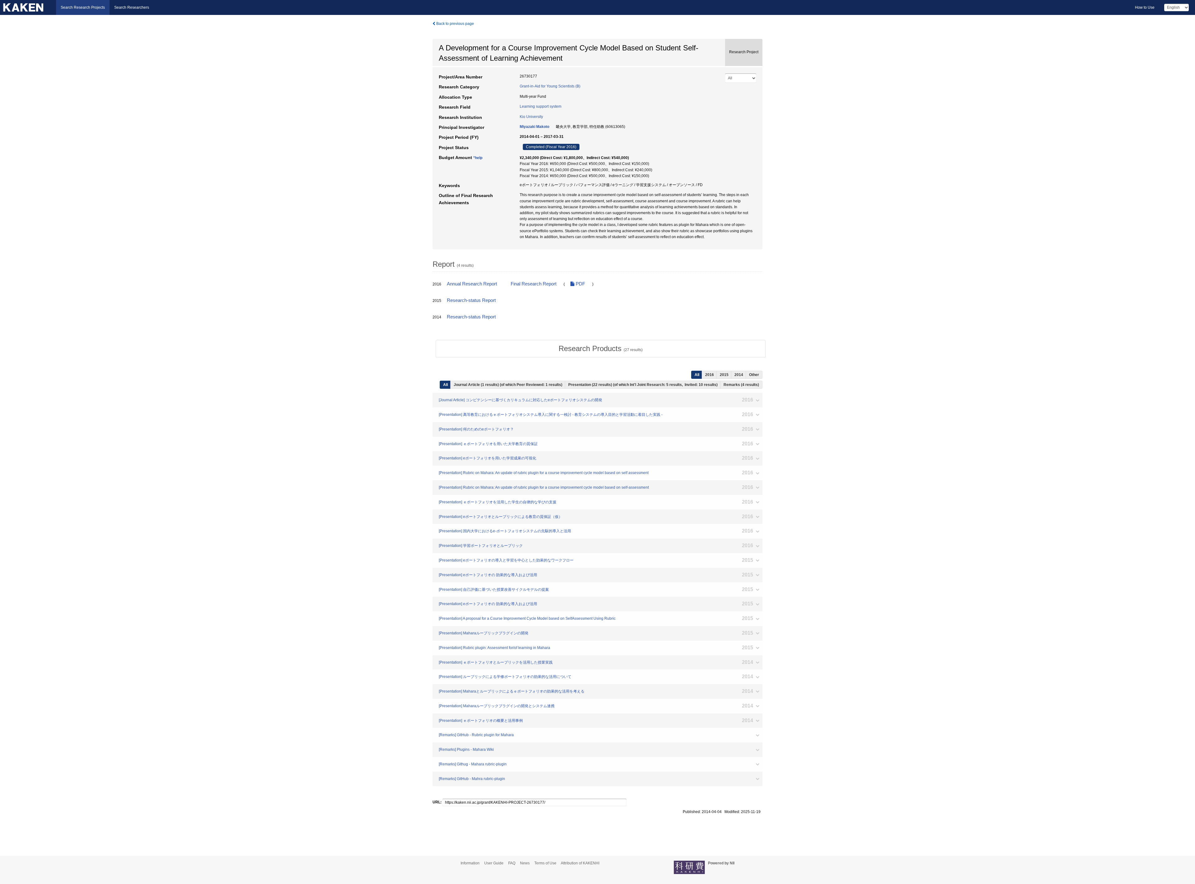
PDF (579, 283)
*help (477, 158)
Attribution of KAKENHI (580, 863)
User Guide (494, 863)
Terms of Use (545, 863)
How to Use (1145, 7)
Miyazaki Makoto (534, 127)
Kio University (531, 117)
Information (470, 863)
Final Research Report (533, 283)
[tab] (601, 348)
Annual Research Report (472, 283)
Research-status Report (471, 300)
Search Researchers (131, 7)
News (525, 863)
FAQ (511, 863)
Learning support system (540, 106)
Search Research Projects (83, 7)
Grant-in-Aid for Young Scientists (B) (550, 86)
